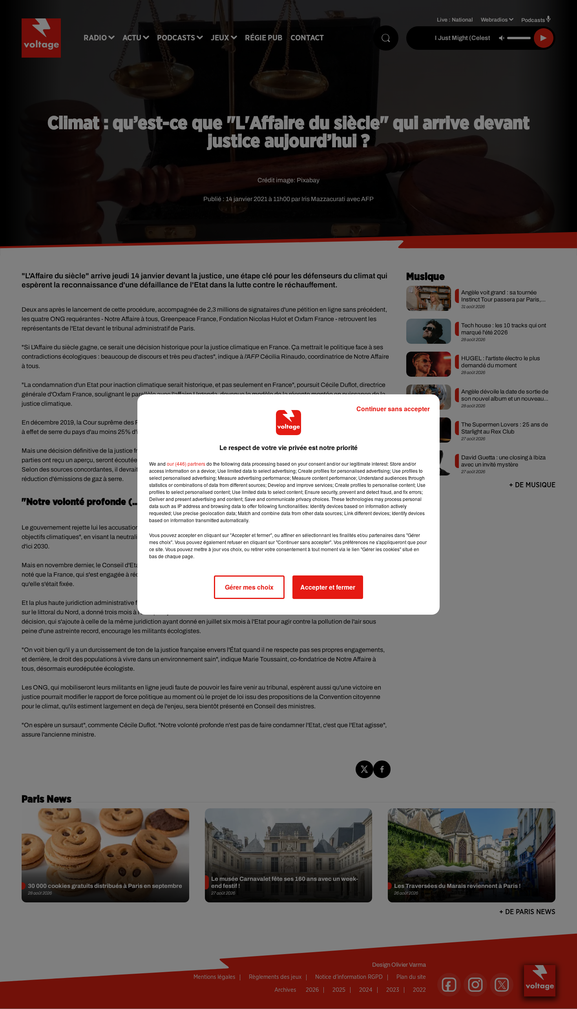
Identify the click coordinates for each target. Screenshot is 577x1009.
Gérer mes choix (249, 587)
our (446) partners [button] (186, 463)
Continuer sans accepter (393, 408)
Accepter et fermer (327, 587)
